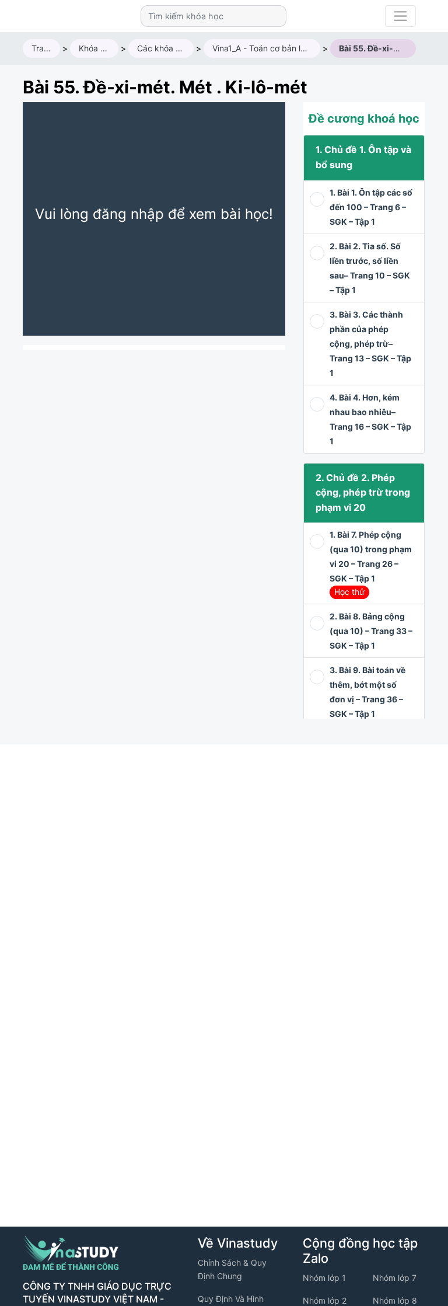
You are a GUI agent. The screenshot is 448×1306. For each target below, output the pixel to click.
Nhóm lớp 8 (395, 1300)
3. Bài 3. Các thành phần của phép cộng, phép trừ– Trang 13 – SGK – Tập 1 (370, 343)
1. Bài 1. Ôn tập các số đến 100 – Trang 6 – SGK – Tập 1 (371, 207)
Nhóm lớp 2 (324, 1300)
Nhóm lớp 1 (324, 1278)
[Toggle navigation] (400, 16)
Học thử (349, 592)
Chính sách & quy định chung (232, 1269)
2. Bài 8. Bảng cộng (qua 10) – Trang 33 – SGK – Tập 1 (371, 630)
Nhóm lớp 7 (394, 1278)
